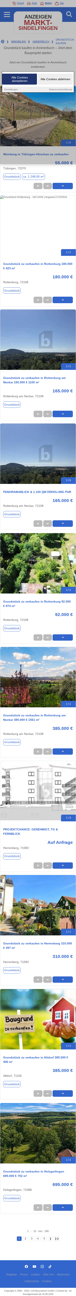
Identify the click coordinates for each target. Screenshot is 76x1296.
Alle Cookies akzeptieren (19, 79)
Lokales (35, 1274)
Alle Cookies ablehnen (55, 79)
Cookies (47, 1281)
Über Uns (48, 1274)
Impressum (63, 1274)
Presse (24, 1274)
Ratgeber (11, 1274)
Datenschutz (32, 1281)
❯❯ (57, 1238)
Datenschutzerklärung (60, 89)
